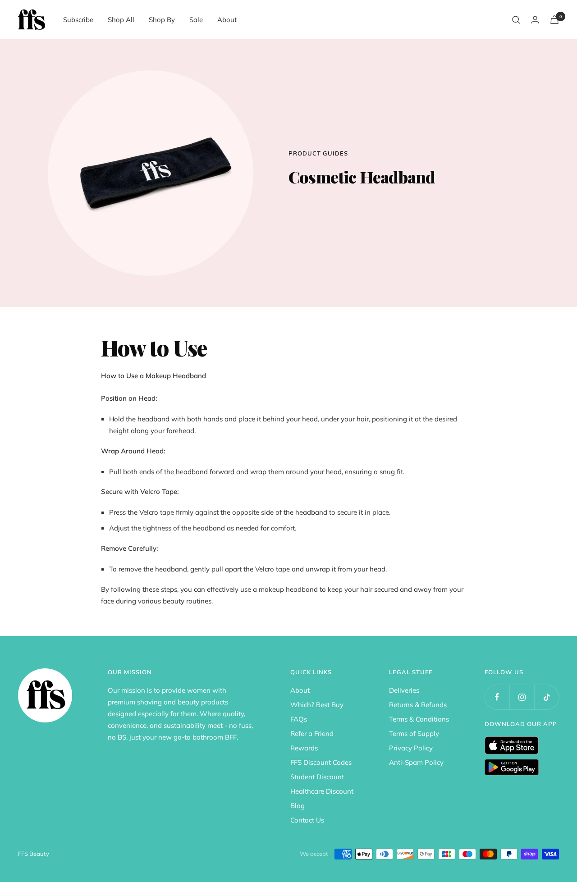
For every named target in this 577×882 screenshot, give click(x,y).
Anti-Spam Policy (416, 762)
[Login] (535, 19)
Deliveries (404, 690)
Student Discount (317, 776)
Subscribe (78, 19)
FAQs (298, 719)
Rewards (304, 748)
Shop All (121, 19)
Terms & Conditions (419, 719)
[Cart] (554, 19)
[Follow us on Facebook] (497, 697)
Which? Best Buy (316, 704)
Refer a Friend (312, 733)
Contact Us (307, 820)
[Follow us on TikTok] (546, 697)
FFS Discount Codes (321, 762)
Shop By (162, 19)
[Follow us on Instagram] (521, 697)
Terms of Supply (414, 733)
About (227, 19)
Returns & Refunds (418, 704)
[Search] (516, 20)
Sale (196, 19)
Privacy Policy (411, 748)
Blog (297, 805)
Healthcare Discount (321, 791)
